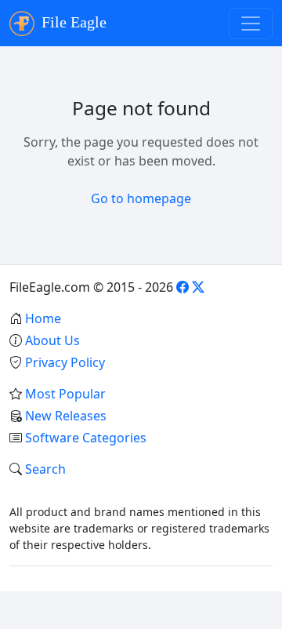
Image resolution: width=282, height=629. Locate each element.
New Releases (66, 415)
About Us (52, 340)
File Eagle (72, 22)
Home (43, 318)
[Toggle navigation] (251, 23)
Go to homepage (141, 198)
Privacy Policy (65, 362)
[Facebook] (182, 287)
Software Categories (85, 437)
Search (45, 469)
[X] (198, 287)
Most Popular (65, 393)
